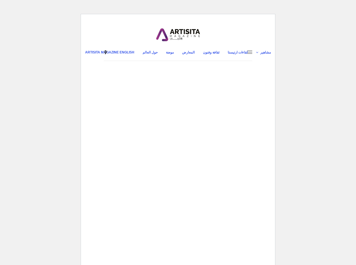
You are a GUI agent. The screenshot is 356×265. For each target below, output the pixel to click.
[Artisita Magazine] (178, 34)
